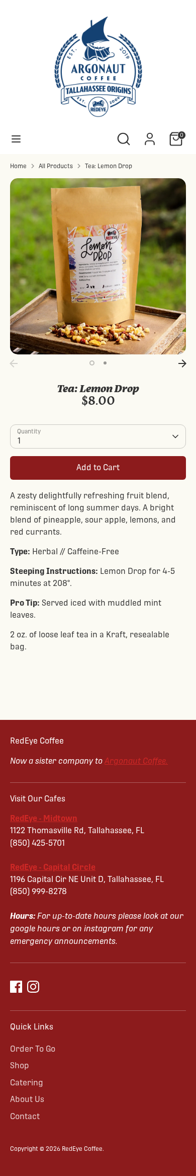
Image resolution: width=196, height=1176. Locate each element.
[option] (98, 266)
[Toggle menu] (16, 138)
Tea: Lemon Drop (108, 166)
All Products (56, 166)
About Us (27, 1099)
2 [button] (105, 362)
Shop (19, 1065)
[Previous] (14, 363)
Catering (26, 1082)
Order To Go (32, 1049)
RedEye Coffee (82, 1148)
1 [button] (91, 362)
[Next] (182, 363)
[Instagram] (33, 987)
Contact (25, 1116)
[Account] (150, 134)
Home (18, 166)
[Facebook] (16, 987)
